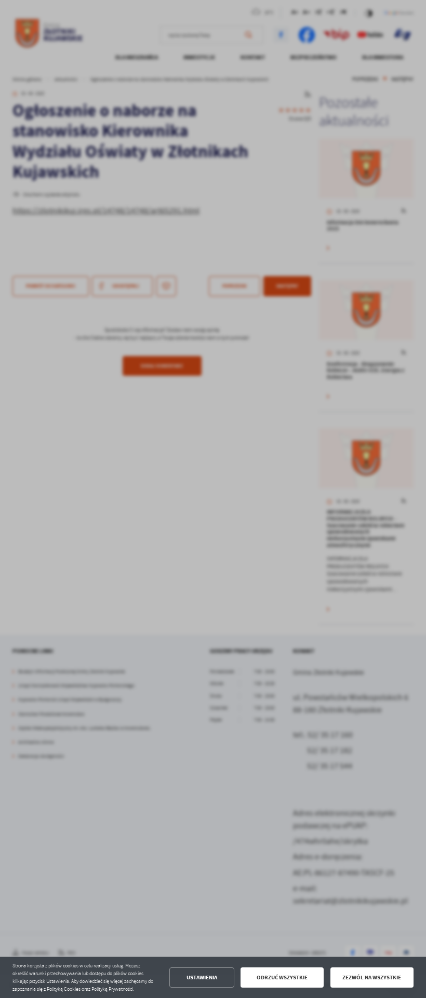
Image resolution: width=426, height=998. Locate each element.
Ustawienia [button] (202, 977)
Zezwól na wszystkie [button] (371, 977)
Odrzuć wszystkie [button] (282, 977)
